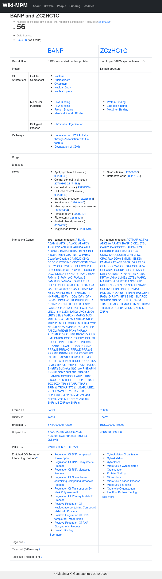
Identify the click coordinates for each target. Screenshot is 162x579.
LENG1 (86, 304)
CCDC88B (119, 255)
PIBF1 (125, 289)
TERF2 (69, 380)
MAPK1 (80, 315)
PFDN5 (115, 289)
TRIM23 (124, 304)
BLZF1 (83, 251)
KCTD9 (70, 300)
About (36, 6)
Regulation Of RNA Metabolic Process (72, 471)
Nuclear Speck (63, 91)
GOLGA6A (138, 266)
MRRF (63, 323)
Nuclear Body (62, 87)
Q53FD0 (117, 432)
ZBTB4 (81, 391)
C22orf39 (53, 258)
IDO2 (74, 296)
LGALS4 (65, 308)
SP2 (68, 372)
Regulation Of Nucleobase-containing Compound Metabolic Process (73, 481)
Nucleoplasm (62, 80)
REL (50, 361)
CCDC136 (121, 251)
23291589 (84, 187)
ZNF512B (53, 402)
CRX (50, 270)
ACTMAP (132, 239)
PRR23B (53, 353)
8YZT (75, 447)
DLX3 (51, 274)
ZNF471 (63, 399)
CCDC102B (107, 251)
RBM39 (75, 357)
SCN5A (91, 365)
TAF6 (60, 380)
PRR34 (63, 353)
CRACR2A (106, 258)
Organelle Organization (121, 488)
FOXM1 (68, 285)
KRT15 (131, 274)
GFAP (104, 266)
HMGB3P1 (83, 293)
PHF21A (82, 330)
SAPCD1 (80, 365)
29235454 (87, 198)
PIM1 (92, 334)
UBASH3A (117, 308)
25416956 (104, 21)
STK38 (87, 376)
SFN (123, 296)
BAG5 (64, 251)
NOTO (81, 327)
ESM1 (92, 274)
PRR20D (75, 349)
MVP (93, 323)
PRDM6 (85, 342)
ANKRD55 (54, 247)
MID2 (115, 281)
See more (56, 534)
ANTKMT (66, 247)
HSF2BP (129, 270)
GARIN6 (89, 285)
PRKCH (64, 346)
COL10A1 (87, 266)
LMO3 (82, 312)
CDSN (84, 262)
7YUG (51, 447)
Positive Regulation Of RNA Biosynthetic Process (71, 524)
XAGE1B (62, 391)
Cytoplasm (61, 83)
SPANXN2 (54, 376)
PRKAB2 (53, 346)
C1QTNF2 (72, 255)
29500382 (132, 172)
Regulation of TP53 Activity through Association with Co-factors (71, 139)
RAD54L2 (64, 357)
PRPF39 (75, 346)
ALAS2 (73, 243)
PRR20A (86, 346)
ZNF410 (85, 395)
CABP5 (104, 247)
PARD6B (62, 330)
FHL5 (51, 285)
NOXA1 (132, 285)
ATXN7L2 (53, 251)
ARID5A (78, 247)
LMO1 (65, 312)
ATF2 (87, 247)
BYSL (142, 243)
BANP (56, 50)
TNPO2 (136, 300)
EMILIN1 (127, 258)
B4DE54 (82, 436)
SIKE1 (131, 296)
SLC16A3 (64, 368)
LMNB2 (122, 277)
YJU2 (72, 391)
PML (50, 338)
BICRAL (73, 251)
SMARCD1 (142, 296)
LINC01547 (54, 312)
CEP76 (52, 266)
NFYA (61, 327)
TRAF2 (73, 384)
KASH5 (140, 270)
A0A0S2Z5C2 (56, 432)
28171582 (73, 183)
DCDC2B (89, 270)
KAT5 (103, 274)
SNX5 (61, 372)
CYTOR (78, 270)
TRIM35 (52, 387)
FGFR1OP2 (130, 262)
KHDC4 (79, 300)
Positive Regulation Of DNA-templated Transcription (71, 517)
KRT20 (141, 274)
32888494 (62, 210)
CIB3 (130, 255)
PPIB (62, 342)
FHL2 (86, 281)
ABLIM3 (80, 239)
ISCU (61, 300)
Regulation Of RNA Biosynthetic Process (74, 464)
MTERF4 (83, 323)
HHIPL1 (60, 293)
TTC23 (73, 387)
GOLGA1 (113, 266)
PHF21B (53, 334)
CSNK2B (59, 270)
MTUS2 (124, 281)
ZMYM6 (74, 395)
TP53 (64, 384)
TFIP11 (126, 300)
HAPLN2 (87, 289)
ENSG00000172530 (60, 425)
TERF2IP (79, 380)
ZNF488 (84, 399)
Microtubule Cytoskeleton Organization (122, 467)
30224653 (60, 225)
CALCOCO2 (117, 247)
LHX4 (74, 308)
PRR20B (53, 349)
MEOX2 (70, 319)
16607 (104, 417)
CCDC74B (65, 262)
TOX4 (57, 384)
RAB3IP (53, 357)
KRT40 (104, 277)
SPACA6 (83, 372)
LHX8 (82, 308)
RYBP (70, 365)
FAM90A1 (67, 281)
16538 (51, 417)
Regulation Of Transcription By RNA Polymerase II (73, 490)
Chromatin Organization (68, 124)
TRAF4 (82, 384)
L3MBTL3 (67, 304)
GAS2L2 (53, 289)
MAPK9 (141, 277)
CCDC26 (53, 262)
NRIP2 (90, 327)
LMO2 (74, 312)
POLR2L (90, 338)
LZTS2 (132, 277)
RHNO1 (66, 361)
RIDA (92, 361)
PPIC (69, 342)
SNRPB (52, 372)
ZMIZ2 (65, 395)
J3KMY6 (105, 432)
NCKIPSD (136, 281)
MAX (89, 315)
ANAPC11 (84, 243)
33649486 (78, 202)
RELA (57, 361)
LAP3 (77, 304)
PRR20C (64, 349)
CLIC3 (137, 255)
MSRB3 (72, 323)
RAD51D (105, 296)
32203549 (60, 176)
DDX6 (117, 258)
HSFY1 (65, 296)
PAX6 (72, 330)
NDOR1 (114, 285)
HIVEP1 (71, 293)
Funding (74, 6)
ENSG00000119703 (112, 425)
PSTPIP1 (129, 293)
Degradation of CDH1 (67, 146)
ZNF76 (104, 312)
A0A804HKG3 (56, 436)
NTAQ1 (142, 285)
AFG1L (63, 243)
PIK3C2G (82, 334)
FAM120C (67, 277)
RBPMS (86, 357)
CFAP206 (63, 266)
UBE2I (91, 387)
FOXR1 (78, 285)
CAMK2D (75, 258)
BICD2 (135, 243)
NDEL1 (104, 285)
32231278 (134, 176)
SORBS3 (105, 300)
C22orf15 (84, 255)
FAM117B (54, 277)
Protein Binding (63, 109)
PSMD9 (73, 353)
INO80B (52, 300)
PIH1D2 (70, 334)
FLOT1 (59, 285)
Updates (89, 6)
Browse (49, 6)
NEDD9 (52, 327)
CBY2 (138, 247)
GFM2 (62, 289)
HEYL (51, 293)
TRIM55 (145, 304)
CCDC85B (106, 255)
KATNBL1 (114, 274)
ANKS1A (105, 243)
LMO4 (90, 312)
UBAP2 (81, 387)
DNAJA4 (60, 274)
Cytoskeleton (115, 458)
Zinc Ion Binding (117, 106)
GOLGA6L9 (74, 289)
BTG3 (51, 255)
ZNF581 (75, 402)
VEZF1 (52, 391)
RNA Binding (62, 106)
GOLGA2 (125, 266)
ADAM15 (53, 243)
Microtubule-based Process (123, 481)
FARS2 (77, 281)
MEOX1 (60, 319)
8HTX (67, 447)
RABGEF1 (142, 293)
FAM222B (54, 281)
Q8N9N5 (53, 440)
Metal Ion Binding (117, 109)
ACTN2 (143, 239)
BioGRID (22, 39)
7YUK (59, 447)
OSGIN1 (105, 289)
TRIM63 (105, 308)
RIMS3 (52, 365)
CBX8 (85, 258)
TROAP (63, 387)
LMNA (113, 277)
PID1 (62, 334)
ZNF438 (52, 399)
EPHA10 (82, 274)
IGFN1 (89, 296)
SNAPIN (90, 368)
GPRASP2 (106, 270)
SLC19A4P (77, 368)
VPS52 (128, 308)
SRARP (77, 376)
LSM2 (59, 315)
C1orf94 (60, 255)
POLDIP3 (78, 338)
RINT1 (115, 296)
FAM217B (79, 277)
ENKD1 (71, 274)
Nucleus (59, 76)
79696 (104, 410)
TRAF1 (104, 304)
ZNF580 (65, 402)
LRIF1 (51, 315)
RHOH (76, 361)
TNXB (90, 380)
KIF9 (124, 274)
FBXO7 (117, 262)
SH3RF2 (53, 368)
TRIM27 (134, 304)
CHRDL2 (75, 266)
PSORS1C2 (86, 353)
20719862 (60, 183)
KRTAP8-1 (54, 304)
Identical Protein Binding (69, 113)
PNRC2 (58, 338)
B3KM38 (70, 436)
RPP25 (61, 365)
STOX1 (52, 380)
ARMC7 (116, 243)
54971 (51, 410)
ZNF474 (73, 399)
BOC (91, 251)
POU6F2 (53, 342)
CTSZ (69, 270)
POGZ (68, 338)
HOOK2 (119, 270)
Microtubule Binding (119, 485)
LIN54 (89, 308)
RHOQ (85, 361)
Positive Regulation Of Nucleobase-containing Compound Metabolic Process (75, 507)
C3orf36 (64, 258)
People (61, 6)
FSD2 (141, 262)
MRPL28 (53, 323)
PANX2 (52, 330)
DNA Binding (62, 102)
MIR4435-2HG (84, 319)
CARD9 (130, 247)
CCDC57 (133, 251)
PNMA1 (134, 289)
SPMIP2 (66, 376)
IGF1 (81, 296)
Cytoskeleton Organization (123, 454)
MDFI (51, 319)
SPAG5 (116, 300)
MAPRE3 (106, 281)
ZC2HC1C (113, 50)
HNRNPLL (54, 296)
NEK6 (123, 285)
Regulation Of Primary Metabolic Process (74, 498)
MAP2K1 (69, 315)
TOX (50, 384)
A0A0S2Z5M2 (73, 432)
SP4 (74, 372)
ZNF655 (139, 308)
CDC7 (76, 262)
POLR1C (105, 293)
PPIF (77, 342)
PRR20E (87, 349)
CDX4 (92, 262)
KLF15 (89, 300)
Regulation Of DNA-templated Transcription (72, 456)
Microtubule (114, 477)
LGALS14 (53, 308)
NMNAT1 (71, 327)
